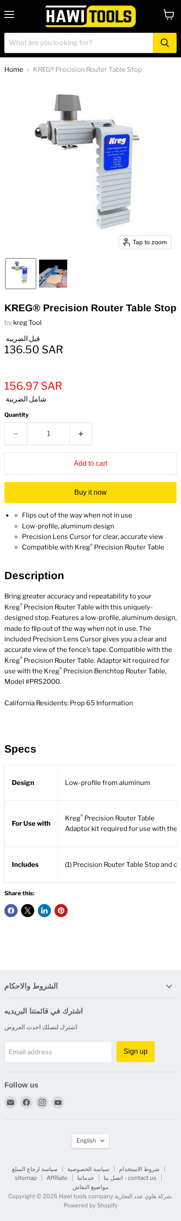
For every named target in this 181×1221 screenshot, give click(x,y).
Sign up (135, 1051)
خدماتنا (85, 1177)
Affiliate (57, 1177)
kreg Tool (27, 323)
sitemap (26, 1177)
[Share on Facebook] (11, 910)
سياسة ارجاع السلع (35, 1168)
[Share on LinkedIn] (44, 910)
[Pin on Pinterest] (61, 910)
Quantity (16, 415)
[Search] (165, 43)
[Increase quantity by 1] (81, 433)
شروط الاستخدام (139, 1168)
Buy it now (90, 492)
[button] (21, 274)
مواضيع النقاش (90, 1186)
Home (13, 70)
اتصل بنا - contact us (130, 1177)
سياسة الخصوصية (88, 1168)
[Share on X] (27, 910)
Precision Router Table (129, 547)
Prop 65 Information (101, 703)
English (86, 1140)
